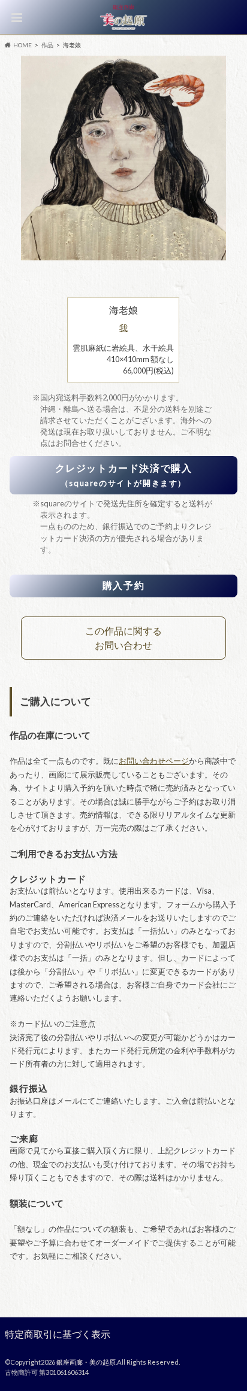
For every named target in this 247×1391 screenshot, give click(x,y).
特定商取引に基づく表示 (57, 1334)
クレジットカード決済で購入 (123, 475)
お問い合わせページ (154, 761)
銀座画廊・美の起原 (86, 1362)
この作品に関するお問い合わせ (123, 638)
